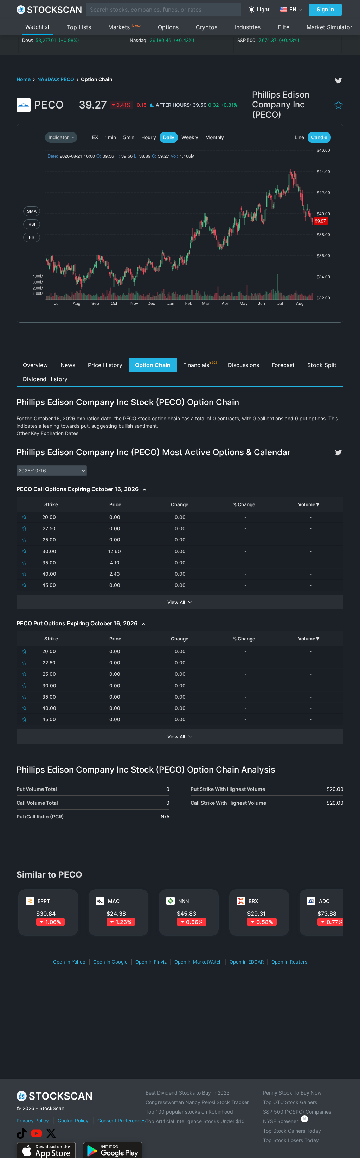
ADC (324, 901)
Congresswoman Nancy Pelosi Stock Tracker (197, 1102)
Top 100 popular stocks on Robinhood (189, 1112)
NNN (183, 901)
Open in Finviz (151, 962)
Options (168, 27)
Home (24, 79)
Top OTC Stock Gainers (290, 1102)
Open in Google (110, 962)
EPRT (44, 901)
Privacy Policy (33, 1120)
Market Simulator (329, 27)
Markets (124, 27)
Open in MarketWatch (198, 962)
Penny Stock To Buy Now (292, 1093)
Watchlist (37, 26)
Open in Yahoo (69, 962)
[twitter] (338, 81)
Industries (248, 27)
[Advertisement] (180, 342)
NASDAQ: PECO (56, 79)
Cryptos (206, 27)
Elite (283, 27)
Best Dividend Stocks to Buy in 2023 (188, 1093)
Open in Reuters (289, 962)
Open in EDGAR (247, 962)
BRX (253, 901)
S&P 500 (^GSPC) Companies (297, 1112)
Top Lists (79, 27)
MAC (114, 901)
